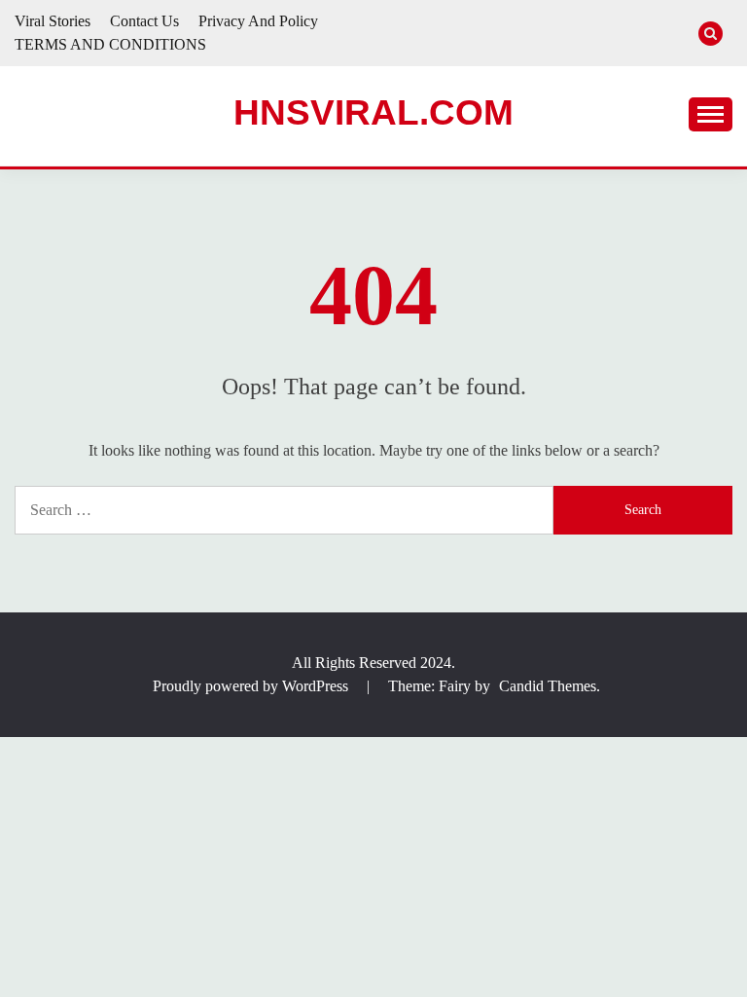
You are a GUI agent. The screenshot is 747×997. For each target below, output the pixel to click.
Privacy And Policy (258, 21)
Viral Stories (52, 21)
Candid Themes (547, 686)
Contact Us (144, 21)
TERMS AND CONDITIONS (110, 44)
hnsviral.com (373, 112)
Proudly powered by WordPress (252, 686)
